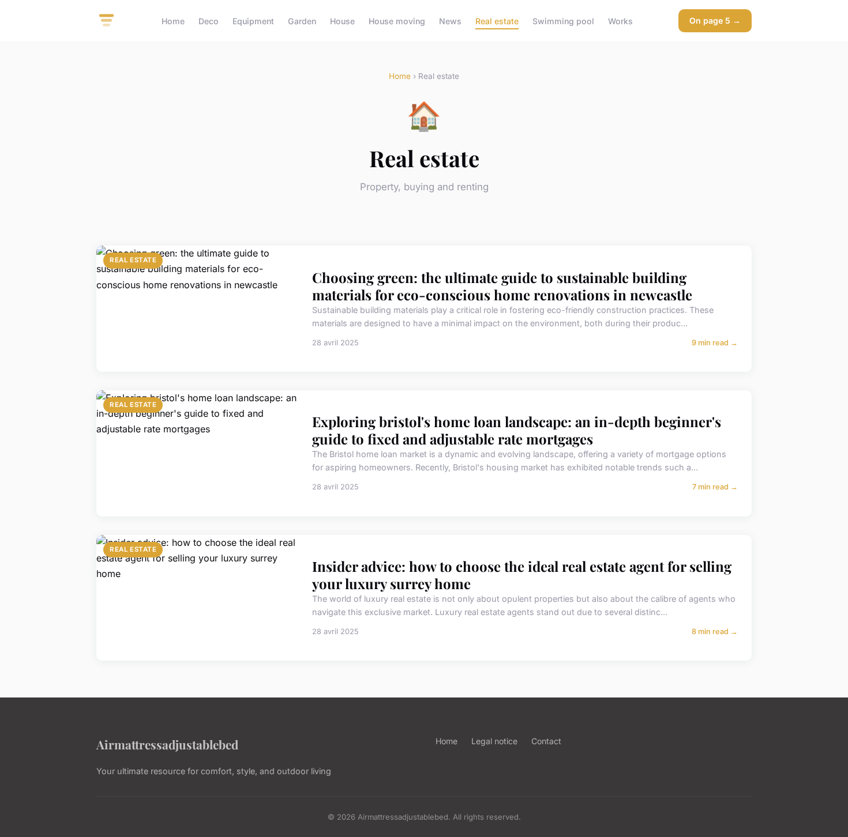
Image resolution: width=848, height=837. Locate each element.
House (342, 20)
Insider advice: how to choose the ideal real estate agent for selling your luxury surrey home (521, 575)
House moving (397, 20)
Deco (208, 20)
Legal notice (494, 741)
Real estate (497, 20)
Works (620, 20)
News (450, 20)
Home (173, 20)
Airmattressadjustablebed (167, 744)
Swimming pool (563, 20)
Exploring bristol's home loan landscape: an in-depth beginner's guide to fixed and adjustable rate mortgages (516, 430)
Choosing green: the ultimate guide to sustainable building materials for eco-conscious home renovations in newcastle (502, 286)
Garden (302, 20)
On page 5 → (715, 20)
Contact (546, 741)
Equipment (253, 20)
